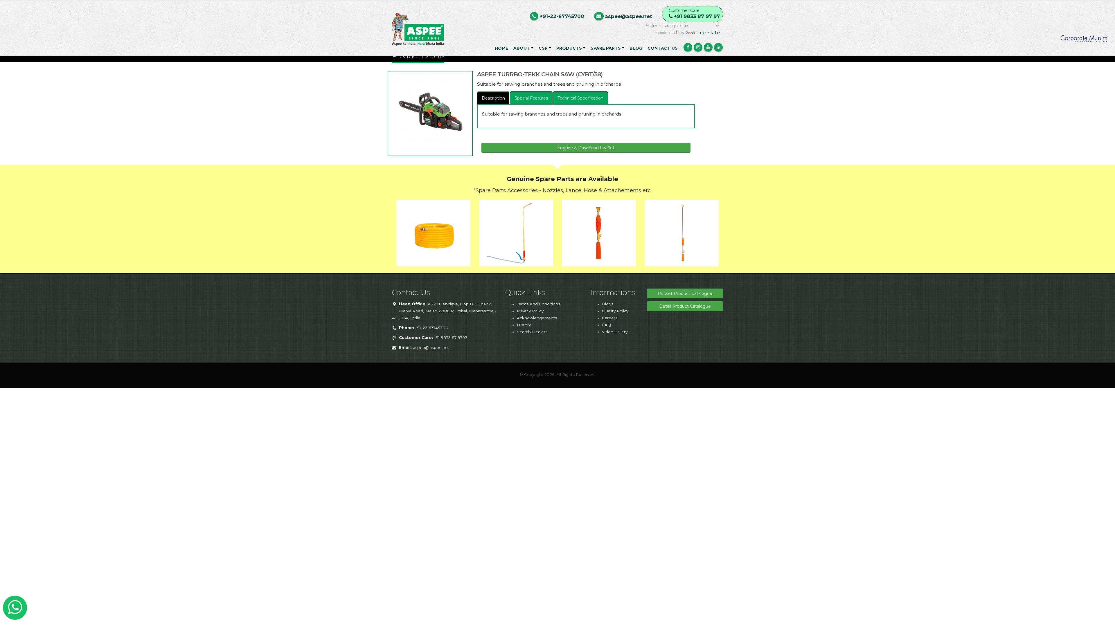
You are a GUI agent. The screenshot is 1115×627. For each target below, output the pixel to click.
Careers (609, 318)
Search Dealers (532, 331)
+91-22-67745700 (423, 327)
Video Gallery (614, 331)
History (524, 324)
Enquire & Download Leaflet (585, 147)
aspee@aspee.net (431, 347)
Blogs (607, 304)
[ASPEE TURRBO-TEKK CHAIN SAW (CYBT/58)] (429, 112)
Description (493, 98)
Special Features (531, 98)
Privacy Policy (530, 311)
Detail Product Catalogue (685, 306)
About (521, 48)
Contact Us (663, 48)
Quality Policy (615, 311)
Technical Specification (580, 98)
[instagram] (698, 47)
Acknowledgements (537, 318)
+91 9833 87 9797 (433, 337)
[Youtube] (708, 47)
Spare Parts (606, 48)
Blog (636, 48)
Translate (708, 32)
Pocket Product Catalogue (685, 293)
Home (501, 48)
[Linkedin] (718, 47)
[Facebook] (688, 47)
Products (569, 48)
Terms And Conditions (538, 304)
